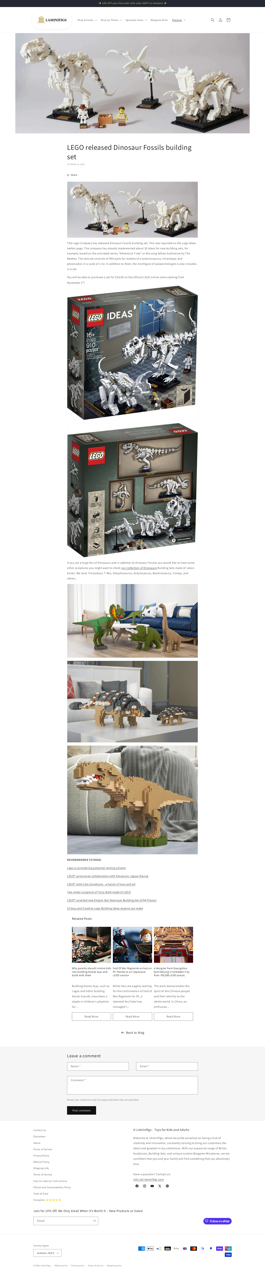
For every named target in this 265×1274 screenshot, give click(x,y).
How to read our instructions (50, 1181)
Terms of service (95, 1265)
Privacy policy (78, 1265)
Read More (91, 1016)
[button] (86, 20)
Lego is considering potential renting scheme (96, 868)
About (37, 1143)
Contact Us (39, 1130)
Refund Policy (41, 1161)
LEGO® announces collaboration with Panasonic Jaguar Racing (107, 876)
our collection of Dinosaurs (139, 568)
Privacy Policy (41, 1155)
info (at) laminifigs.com (148, 1179)
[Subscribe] (94, 1220)
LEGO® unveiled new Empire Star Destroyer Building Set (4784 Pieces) (111, 900)
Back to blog (135, 1032)
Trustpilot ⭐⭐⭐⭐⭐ (47, 1200)
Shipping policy (114, 1265)
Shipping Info (41, 1168)
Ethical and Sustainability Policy (52, 1187)
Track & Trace (40, 1193)
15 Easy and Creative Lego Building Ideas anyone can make (105, 908)
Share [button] (74, 174)
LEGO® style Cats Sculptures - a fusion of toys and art (101, 884)
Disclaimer (39, 1136)
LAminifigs (46, 1265)
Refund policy (61, 1265)
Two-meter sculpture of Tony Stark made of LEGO (99, 892)
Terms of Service (42, 1149)
